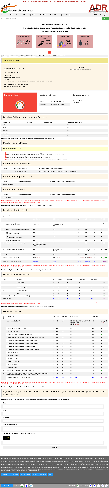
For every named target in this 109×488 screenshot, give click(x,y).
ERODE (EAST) (31, 55)
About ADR (94, 15)
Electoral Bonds (54, 15)
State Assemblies (21, 15)
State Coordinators (25, 474)
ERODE (22, 55)
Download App (71, 485)
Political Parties (43, 15)
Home (3, 15)
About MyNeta (104, 15)
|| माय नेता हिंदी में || (65, 15)
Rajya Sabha (32, 15)
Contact (34, 474)
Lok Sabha (11, 15)
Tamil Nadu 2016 (13, 55)
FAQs (50, 474)
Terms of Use (43, 474)
